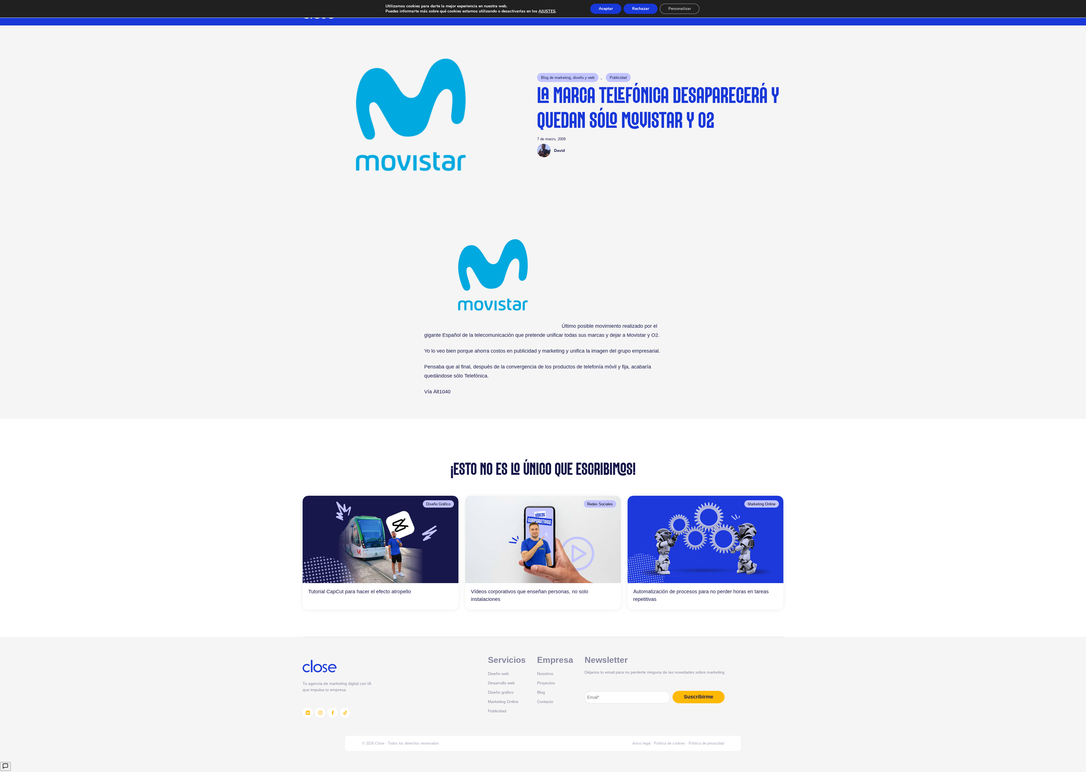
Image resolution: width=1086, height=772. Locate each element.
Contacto (545, 701)
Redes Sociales (600, 504)
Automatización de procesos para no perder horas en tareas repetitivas (701, 595)
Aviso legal (641, 743)
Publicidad (618, 77)
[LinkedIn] (308, 713)
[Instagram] (320, 713)
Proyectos (546, 682)
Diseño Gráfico (438, 504)
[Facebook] (332, 713)
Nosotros (545, 673)
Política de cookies (669, 743)
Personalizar (679, 8)
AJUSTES (546, 11)
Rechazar (640, 8)
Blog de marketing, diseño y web (567, 77)
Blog (541, 692)
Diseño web (498, 673)
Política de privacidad (706, 743)
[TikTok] (345, 713)
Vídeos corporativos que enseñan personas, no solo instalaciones (529, 595)
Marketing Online (761, 504)
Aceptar (606, 8)
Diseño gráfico (501, 692)
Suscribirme (698, 697)
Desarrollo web (501, 682)
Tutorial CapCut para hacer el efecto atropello (359, 591)
